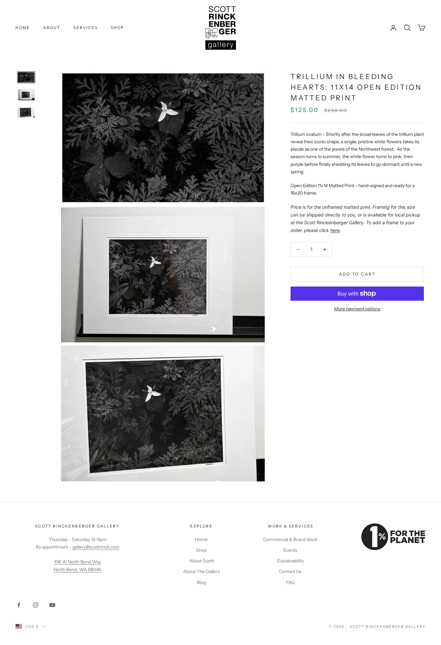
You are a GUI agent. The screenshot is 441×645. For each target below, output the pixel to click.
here (335, 230)
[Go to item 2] (26, 94)
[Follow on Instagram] (35, 605)
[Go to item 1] (26, 77)
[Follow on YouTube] (52, 605)
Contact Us (290, 571)
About (52, 27)
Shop (117, 27)
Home (22, 27)
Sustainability (290, 561)
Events (290, 550)
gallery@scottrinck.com (95, 547)
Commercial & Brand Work (290, 539)
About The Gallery (201, 571)
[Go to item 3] (26, 112)
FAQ (290, 582)
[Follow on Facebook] (18, 605)
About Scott (201, 561)
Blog (201, 582)
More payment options (357, 309)
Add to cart (357, 274)
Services (85, 27)
